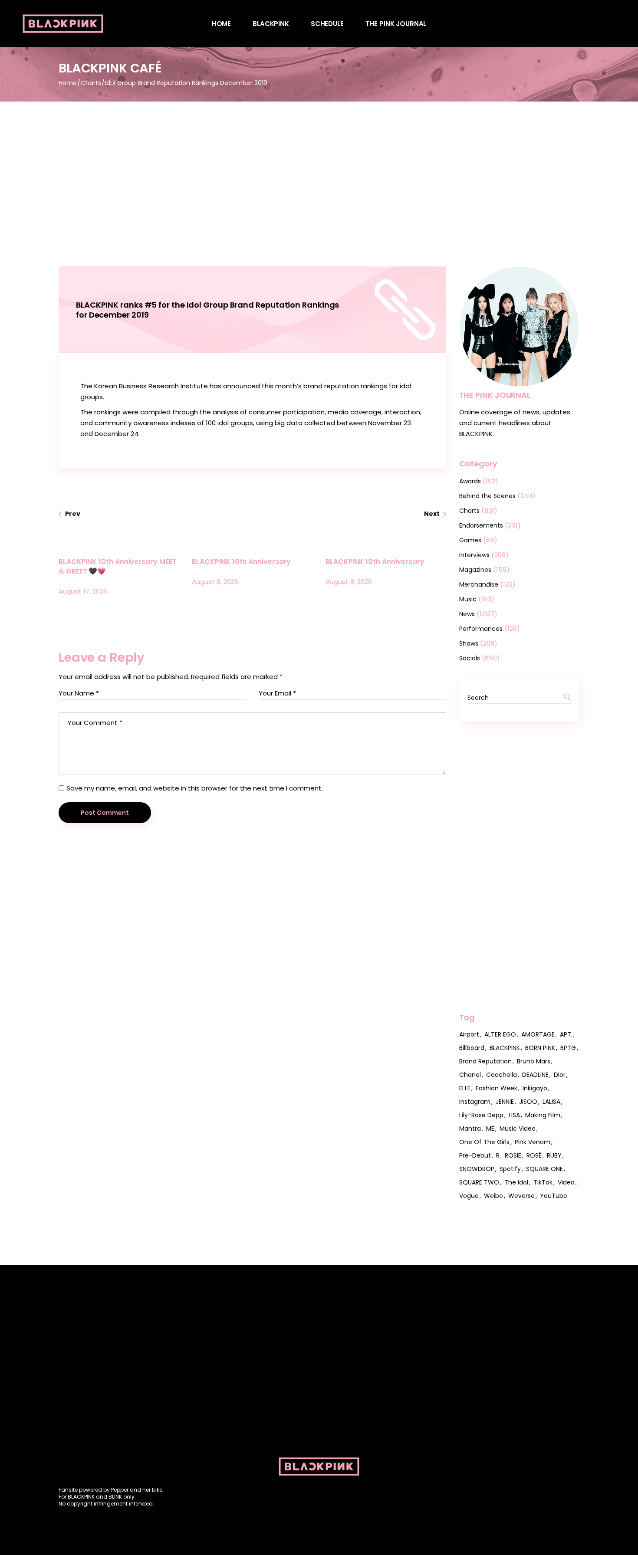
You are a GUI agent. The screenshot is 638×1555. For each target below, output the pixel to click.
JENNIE (505, 1101)
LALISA (551, 1101)
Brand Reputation (485, 1061)
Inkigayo (535, 1088)
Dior (560, 1074)
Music (468, 599)
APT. (566, 1034)
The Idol (516, 1182)
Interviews (474, 555)
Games (470, 540)
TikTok (542, 1182)
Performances (481, 628)
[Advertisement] (319, 166)
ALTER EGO (500, 1034)
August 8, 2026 (215, 581)
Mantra (470, 1128)
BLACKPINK (505, 1047)
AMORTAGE (538, 1034)
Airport (469, 1034)
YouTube (553, 1195)
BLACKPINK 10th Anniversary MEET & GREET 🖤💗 (118, 566)
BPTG (568, 1047)
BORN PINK (540, 1047)
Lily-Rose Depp (481, 1115)
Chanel (470, 1074)
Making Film (542, 1115)
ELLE (464, 1088)
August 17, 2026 (83, 591)
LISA (514, 1115)
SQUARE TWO (479, 1182)
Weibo (493, 1195)
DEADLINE (535, 1074)
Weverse (521, 1195)
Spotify (510, 1169)
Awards (470, 481)
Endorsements (481, 525)
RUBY (554, 1155)
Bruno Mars (533, 1061)
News (467, 614)
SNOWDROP (476, 1169)
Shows (468, 643)
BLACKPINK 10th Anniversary (241, 562)
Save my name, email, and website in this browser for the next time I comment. (194, 788)
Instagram (474, 1101)
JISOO (528, 1101)
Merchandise (478, 584)
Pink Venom (532, 1142)
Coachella (501, 1074)
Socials (469, 658)
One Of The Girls (484, 1142)
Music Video (518, 1128)
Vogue (469, 1195)
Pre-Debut (475, 1155)
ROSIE (513, 1155)
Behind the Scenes (487, 496)
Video (566, 1182)
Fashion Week (496, 1088)
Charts (91, 83)
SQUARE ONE (544, 1169)
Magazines (475, 569)
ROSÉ (534, 1155)
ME (490, 1128)
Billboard (471, 1047)
